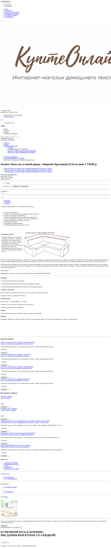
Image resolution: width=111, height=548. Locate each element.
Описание (7, 200)
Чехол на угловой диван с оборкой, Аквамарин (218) (16, 368)
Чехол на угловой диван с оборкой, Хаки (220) (14, 380)
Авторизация (8, 6)
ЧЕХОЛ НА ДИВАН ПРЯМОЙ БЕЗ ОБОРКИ (21, 152)
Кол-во (6, 186)
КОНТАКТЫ (8, 10)
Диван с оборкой (6, 398)
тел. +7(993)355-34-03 (10, 479)
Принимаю (4, 525)
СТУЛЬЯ (10, 147)
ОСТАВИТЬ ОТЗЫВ (10, 15)
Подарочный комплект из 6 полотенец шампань (15, 447)
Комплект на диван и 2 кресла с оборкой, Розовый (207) (17, 434)
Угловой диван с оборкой (8, 410)
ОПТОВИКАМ (8, 17)
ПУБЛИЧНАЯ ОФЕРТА (11, 464)
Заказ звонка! (13, 115)
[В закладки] (10, 365)
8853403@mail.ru (9, 477)
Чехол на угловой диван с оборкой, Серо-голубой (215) (17, 344)
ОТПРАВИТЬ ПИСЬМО (11, 14)
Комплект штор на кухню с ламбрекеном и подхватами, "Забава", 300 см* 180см (24, 422)
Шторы (6, 144)
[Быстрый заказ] (8, 365)
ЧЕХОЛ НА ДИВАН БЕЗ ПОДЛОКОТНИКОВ (22, 151)
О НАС (6, 9)
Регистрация (8, 4)
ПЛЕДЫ (6, 143)
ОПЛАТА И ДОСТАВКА (11, 12)
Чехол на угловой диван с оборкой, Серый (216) (15, 356)
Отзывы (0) (7, 202)
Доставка (7, 203)
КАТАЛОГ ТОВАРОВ (11, 462)
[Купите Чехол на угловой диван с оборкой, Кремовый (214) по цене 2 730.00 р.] (28, 168)
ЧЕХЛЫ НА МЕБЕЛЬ (10, 146)
